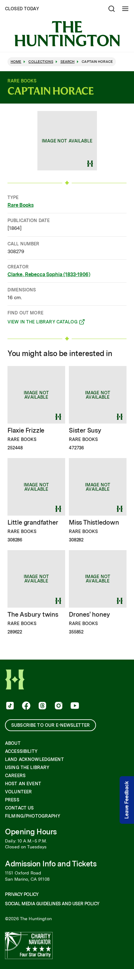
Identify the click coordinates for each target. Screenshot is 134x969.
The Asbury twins (32, 614)
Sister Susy (85, 430)
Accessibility (21, 751)
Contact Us (19, 807)
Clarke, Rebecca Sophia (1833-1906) (48, 274)
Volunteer (18, 791)
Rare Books (20, 205)
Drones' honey (89, 614)
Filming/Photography (32, 816)
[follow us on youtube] (74, 706)
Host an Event (23, 783)
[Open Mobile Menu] (125, 9)
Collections (40, 61)
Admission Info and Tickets (51, 863)
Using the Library (27, 767)
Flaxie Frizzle (25, 430)
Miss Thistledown (94, 522)
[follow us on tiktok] (9, 706)
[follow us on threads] (41, 706)
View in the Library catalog (42, 322)
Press (12, 799)
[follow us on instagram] (58, 706)
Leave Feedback (127, 800)
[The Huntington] (67, 33)
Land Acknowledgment (34, 759)
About (13, 743)
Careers (15, 775)
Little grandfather (32, 522)
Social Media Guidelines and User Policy (52, 903)
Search (67, 61)
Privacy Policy (21, 894)
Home (16, 61)
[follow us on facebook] (25, 706)
